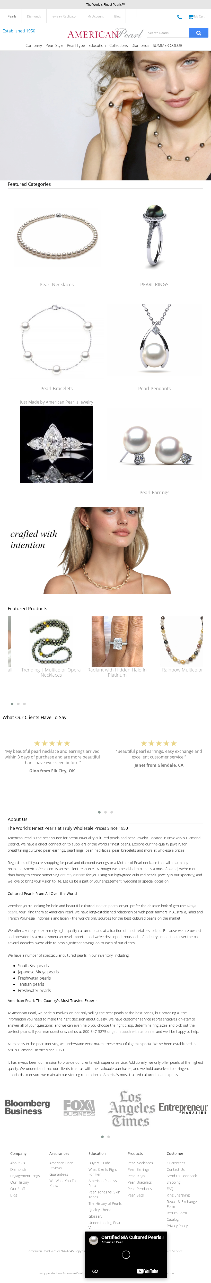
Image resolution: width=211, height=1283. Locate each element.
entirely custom (72, 874)
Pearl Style (54, 45)
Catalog (173, 1219)
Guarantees (58, 1174)
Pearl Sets (136, 1195)
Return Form (177, 1212)
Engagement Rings (25, 1175)
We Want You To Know (62, 1183)
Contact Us (176, 1169)
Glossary (95, 1216)
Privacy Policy (177, 1225)
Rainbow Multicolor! (173, 670)
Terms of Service (171, 1251)
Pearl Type (76, 45)
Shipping (173, 1182)
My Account (95, 16)
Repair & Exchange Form (182, 1204)
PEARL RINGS (154, 284)
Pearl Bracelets (56, 388)
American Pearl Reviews (61, 1165)
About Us (17, 1162)
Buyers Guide (99, 1162)
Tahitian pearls (106, 905)
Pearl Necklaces (57, 284)
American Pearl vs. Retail (103, 1183)
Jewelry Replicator (64, 16)
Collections (118, 45)
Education (97, 45)
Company (33, 45)
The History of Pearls (105, 1203)
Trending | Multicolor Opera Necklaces (41, 672)
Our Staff (17, 1188)
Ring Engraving (178, 1195)
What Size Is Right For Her (103, 1172)
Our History (19, 1182)
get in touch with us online (133, 1031)
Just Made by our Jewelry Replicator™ (57, 492)
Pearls (12, 16)
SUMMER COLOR (167, 45)
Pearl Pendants (154, 388)
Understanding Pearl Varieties (105, 1225)
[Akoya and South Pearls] (105, 592)
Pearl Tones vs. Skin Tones (104, 1194)
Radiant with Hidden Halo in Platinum (106, 672)
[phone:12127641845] (179, 16)
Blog (117, 16)
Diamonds (34, 16)
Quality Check (100, 1209)
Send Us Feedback (182, 1175)
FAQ (170, 1188)
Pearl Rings (136, 1175)
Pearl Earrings (154, 492)
